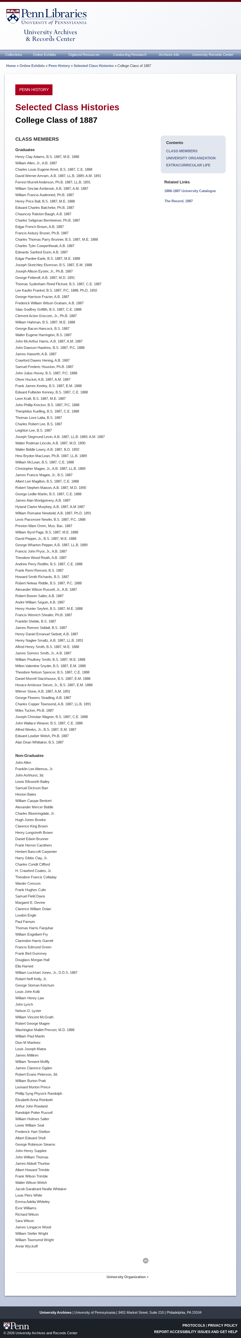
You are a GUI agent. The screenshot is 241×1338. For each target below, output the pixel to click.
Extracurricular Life (188, 165)
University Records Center (212, 55)
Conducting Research (129, 55)
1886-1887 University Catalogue (190, 191)
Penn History (59, 66)
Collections (13, 55)
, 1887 (178, 201)
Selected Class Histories (94, 66)
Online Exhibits (44, 55)
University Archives (56, 1312)
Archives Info (169, 55)
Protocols (193, 1325)
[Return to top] (146, 1261)
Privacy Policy (222, 1325)
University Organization (191, 158)
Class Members (181, 151)
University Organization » (128, 1277)
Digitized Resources (84, 55)
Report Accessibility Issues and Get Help (195, 1332)
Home (11, 66)
